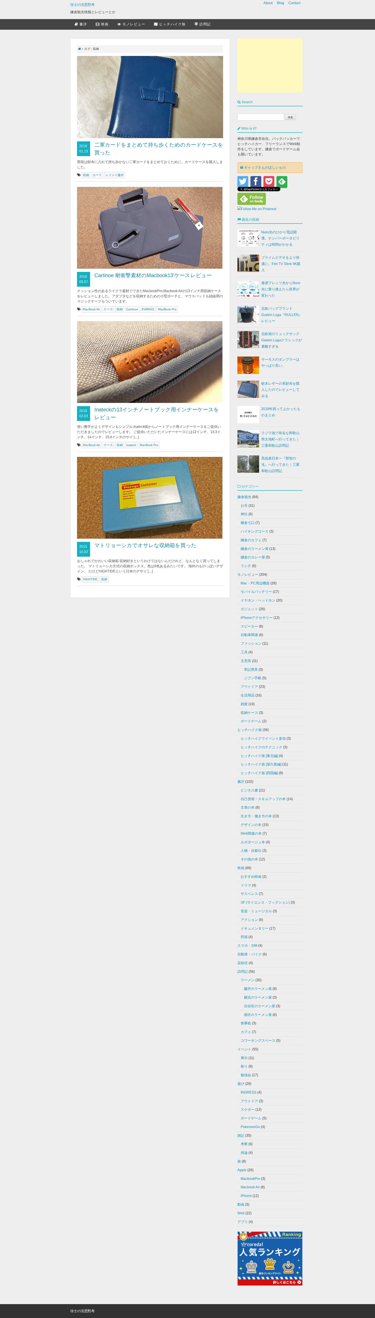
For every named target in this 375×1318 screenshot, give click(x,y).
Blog (280, 3)
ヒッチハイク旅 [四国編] (259, 773)
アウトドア (249, 686)
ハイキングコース (254, 531)
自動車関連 (249, 635)
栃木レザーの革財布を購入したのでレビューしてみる (280, 390)
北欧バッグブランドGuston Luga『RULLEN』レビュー (281, 315)
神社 (244, 514)
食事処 (246, 1023)
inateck (131, 445)
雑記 (240, 1135)
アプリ (242, 1222)
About (268, 3)
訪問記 (204, 24)
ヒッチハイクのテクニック (261, 747)
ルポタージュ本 (253, 842)
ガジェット (249, 609)
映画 (104, 24)
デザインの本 (251, 825)
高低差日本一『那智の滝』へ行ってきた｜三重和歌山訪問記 (280, 464)
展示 (244, 1058)
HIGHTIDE (90, 579)
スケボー (248, 1109)
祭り (244, 1066)
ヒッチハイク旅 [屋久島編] (261, 764)
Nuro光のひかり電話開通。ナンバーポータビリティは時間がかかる (280, 238)
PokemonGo (250, 1127)
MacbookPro (250, 1179)
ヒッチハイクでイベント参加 (263, 738)
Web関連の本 (251, 833)
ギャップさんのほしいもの (264, 167)
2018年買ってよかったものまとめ (280, 412)
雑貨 (244, 704)
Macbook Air (250, 1187)
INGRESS (249, 1092)
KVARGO (148, 309)
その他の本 (249, 859)
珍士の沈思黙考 (82, 5)
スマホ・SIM (247, 945)
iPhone (246, 1196)
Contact (294, 3)
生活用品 (248, 695)
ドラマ (246, 885)
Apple (242, 1170)
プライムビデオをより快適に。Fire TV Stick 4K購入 (280, 264)
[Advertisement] (270, 65)
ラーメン (248, 980)
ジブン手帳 (252, 678)
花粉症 (242, 963)
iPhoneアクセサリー (257, 618)
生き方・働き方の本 (256, 816)
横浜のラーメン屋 (258, 997)
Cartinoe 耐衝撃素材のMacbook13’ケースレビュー (153, 275)
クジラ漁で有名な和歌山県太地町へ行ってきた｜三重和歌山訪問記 (280, 439)
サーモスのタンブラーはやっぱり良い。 (280, 363)
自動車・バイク (249, 954)
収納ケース (249, 713)
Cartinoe (132, 309)
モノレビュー (133, 24)
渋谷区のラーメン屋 (259, 1006)
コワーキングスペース (258, 1040)
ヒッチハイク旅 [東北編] (259, 756)
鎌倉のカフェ (251, 540)
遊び (240, 1084)
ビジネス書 (249, 790)
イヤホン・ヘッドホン (258, 600)
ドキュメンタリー (254, 928)
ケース (108, 309)
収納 (86, 175)
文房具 (246, 661)
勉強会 (246, 1075)
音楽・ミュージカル (256, 911)
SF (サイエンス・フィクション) (265, 902)
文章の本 (248, 807)
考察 (244, 1144)
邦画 (244, 937)
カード (97, 175)
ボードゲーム (251, 721)
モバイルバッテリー (256, 592)
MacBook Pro (167, 309)
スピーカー (249, 626)
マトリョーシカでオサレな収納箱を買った (145, 545)
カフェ (246, 1032)
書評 (82, 24)
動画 (240, 1204)
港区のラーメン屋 (258, 1015)
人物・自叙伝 (251, 850)
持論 (244, 1152)
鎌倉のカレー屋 (253, 557)
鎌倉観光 (244, 497)
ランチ (246, 566)
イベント (244, 1049)
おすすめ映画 (251, 876)
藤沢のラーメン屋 (258, 989)
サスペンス (249, 894)
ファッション (251, 643)
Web (241, 1213)
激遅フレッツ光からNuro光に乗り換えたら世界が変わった (280, 289)
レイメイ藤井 (114, 175)
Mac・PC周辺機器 (255, 583)
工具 (244, 652)
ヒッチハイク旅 (172, 24)
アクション (249, 920)
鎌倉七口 (248, 523)
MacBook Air (91, 309)
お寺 (244, 505)
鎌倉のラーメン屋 (254, 549)
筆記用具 (251, 669)
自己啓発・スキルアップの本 (263, 799)
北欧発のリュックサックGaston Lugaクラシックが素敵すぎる (281, 340)
